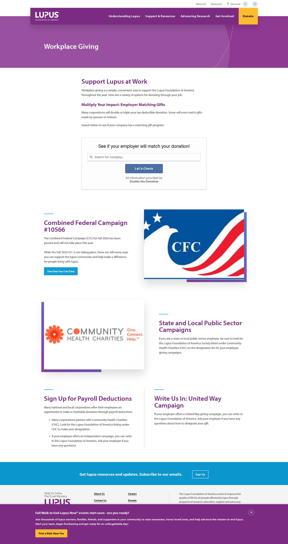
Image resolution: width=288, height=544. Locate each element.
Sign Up (200, 474)
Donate (248, 16)
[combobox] (144, 157)
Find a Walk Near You (51, 533)
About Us (201, 3)
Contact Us (100, 500)
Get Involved (225, 16)
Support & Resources (160, 16)
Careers (132, 493)
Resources (216, 3)
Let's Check (144, 168)
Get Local (235, 3)
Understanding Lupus (124, 16)
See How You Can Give (60, 271)
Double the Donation (144, 181)
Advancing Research (195, 16)
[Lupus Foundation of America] (47, 16)
